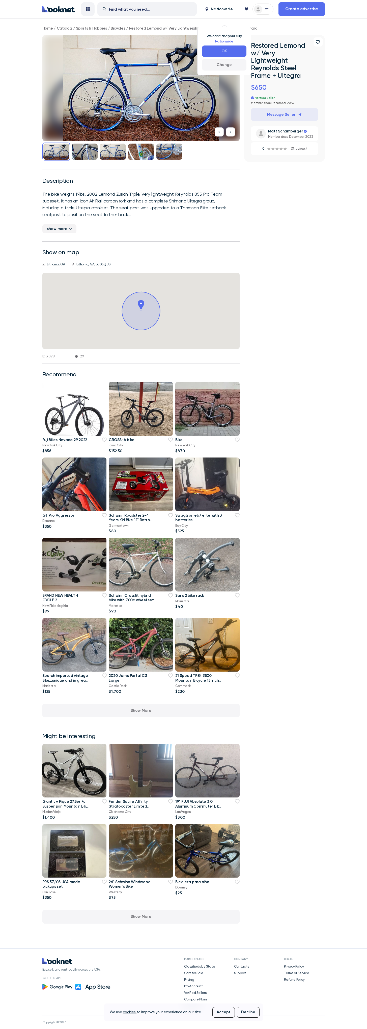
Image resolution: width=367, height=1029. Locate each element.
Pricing (189, 979)
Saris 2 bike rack (189, 595)
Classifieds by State (199, 966)
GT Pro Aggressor (58, 515)
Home (47, 28)
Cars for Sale (194, 973)
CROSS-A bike (121, 440)
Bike (178, 440)
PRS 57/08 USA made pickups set (61, 884)
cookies (129, 1012)
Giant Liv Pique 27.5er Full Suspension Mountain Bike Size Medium (65, 806)
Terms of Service (296, 973)
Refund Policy (294, 979)
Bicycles (118, 28)
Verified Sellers (195, 993)
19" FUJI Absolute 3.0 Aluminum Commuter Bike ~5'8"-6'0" (198, 806)
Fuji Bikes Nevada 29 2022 (64, 440)
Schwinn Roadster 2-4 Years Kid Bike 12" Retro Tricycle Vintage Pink (129, 520)
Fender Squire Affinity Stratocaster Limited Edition (128, 806)
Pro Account (193, 986)
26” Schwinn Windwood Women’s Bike (129, 884)
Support (240, 973)
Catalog (64, 28)
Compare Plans (196, 999)
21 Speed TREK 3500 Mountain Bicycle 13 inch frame (197, 680)
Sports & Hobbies (91, 28)
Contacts (241, 966)
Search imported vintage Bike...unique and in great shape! (65, 680)
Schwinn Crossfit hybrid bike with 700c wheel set (131, 597)
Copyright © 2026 (54, 1022)
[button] (218, 9)
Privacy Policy (294, 966)
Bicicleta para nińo (192, 882)
